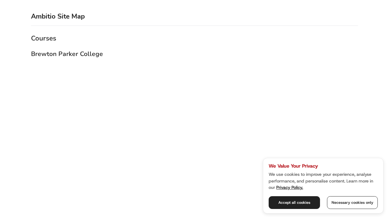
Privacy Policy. (289, 187)
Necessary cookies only (352, 202)
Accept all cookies (294, 202)
